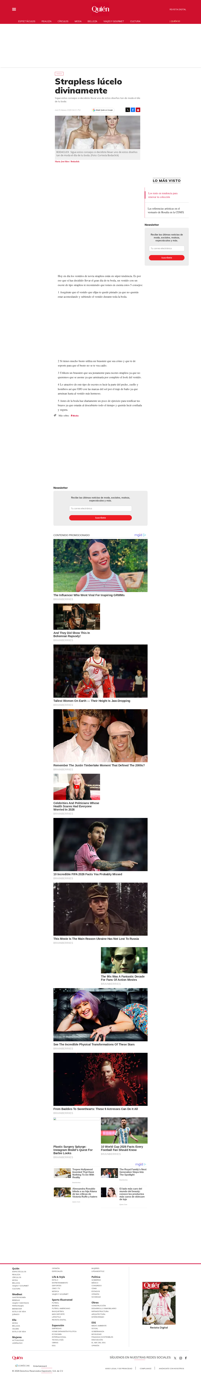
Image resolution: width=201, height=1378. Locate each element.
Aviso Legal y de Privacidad (118, 1368)
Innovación (97, 1340)
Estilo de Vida (19, 1311)
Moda (78, 21)
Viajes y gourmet (113, 21)
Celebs (15, 1329)
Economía (57, 1334)
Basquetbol (58, 1311)
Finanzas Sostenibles (102, 1337)
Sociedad (96, 1297)
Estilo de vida (19, 1331)
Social (95, 1328)
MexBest (17, 1294)
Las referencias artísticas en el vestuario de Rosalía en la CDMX (166, 210)
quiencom (183, 1357)
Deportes (56, 1285)
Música (55, 1291)
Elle (14, 1320)
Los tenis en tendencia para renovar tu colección (162, 195)
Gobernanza (98, 1331)
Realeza (46, 21)
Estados (96, 1291)
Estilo (55, 1280)
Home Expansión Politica (64, 1331)
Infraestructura (100, 1311)
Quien (175, 1358)
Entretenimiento (60, 1283)
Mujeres (17, 1337)
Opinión (56, 1268)
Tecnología (58, 1340)
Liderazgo (17, 1343)
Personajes (18, 1306)
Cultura (135, 21)
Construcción (99, 1305)
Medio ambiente (99, 1326)
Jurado (15, 1314)
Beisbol (55, 1305)
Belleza (92, 21)
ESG (53, 1345)
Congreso (97, 1285)
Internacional (59, 1337)
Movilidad (97, 1334)
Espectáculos (26, 21)
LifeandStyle (98, 1271)
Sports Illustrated (62, 1299)
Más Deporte (58, 1314)
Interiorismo (98, 1317)
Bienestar (17, 1309)
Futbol (55, 1303)
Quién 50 (175, 21)
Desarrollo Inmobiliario (104, 1308)
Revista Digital (178, 9)
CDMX (94, 1288)
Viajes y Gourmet (20, 1286)
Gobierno (96, 1280)
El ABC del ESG (99, 1342)
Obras (55, 1342)
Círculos (63, 21)
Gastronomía (19, 1297)
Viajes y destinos (20, 1303)
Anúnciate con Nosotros (171, 1368)
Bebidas (16, 1300)
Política (96, 1277)
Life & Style (58, 1277)
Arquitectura (98, 1314)
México (95, 1283)
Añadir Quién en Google (104, 110)
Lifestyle (56, 1317)
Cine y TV (56, 1288)
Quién (15, 1268)
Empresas (57, 1328)
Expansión (58, 1325)
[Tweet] (128, 110)
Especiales (57, 1271)
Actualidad (18, 1340)
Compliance (145, 1368)
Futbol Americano (61, 1308)
